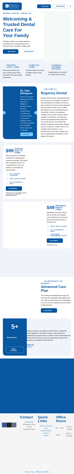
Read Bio (26, 134)
